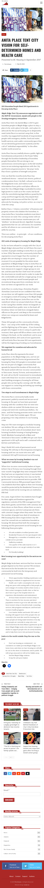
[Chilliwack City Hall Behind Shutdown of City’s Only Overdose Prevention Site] (31, 715)
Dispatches (7, 845)
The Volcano (18, 882)
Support (25, 876)
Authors (32, 876)
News (4, 34)
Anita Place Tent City (11, 673)
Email (6, 790)
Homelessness (22, 673)
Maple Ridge (21, 676)
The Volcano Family (9, 849)
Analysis (6, 837)
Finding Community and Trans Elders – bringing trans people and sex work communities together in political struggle (10, 690)
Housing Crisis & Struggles (9, 676)
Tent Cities (29, 676)
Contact (18, 876)
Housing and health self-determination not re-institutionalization (34, 688)
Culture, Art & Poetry (10, 853)
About (11, 876)
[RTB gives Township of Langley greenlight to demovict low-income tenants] (12, 715)
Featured (6, 841)
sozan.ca (26, 885)
